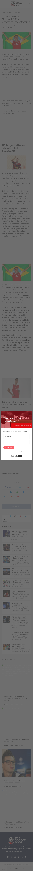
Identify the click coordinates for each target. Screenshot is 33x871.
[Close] (29, 413)
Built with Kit (16, 455)
